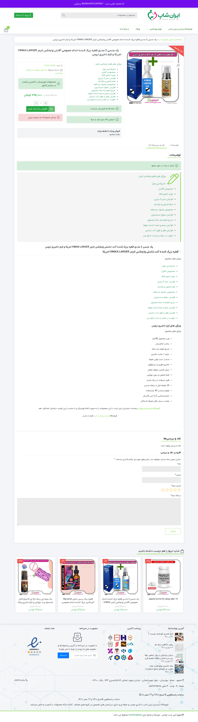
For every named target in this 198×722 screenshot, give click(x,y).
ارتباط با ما (124, 29)
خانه (180, 39)
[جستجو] (63, 15)
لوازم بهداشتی (156, 29)
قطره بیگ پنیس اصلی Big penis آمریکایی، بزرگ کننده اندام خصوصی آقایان (78, 601)
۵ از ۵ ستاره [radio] (163, 490)
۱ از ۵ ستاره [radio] (179, 490)
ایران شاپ (98, 415)
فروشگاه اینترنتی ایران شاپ (180, 29)
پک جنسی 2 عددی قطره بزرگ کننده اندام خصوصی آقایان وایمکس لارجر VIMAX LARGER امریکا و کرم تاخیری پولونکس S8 (120, 601)
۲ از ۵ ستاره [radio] (175, 490)
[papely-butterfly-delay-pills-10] (163, 576)
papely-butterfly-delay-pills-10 (163, 599)
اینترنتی (106, 415)
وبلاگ (138, 29)
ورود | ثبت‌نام (22, 15)
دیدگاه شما (176, 495)
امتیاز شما (176, 486)
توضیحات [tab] (174, 145)
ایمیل (178, 475)
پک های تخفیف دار (167, 39)
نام (179, 464)
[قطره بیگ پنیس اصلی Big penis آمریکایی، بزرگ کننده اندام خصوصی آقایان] (78, 576)
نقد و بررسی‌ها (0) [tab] (157, 145)
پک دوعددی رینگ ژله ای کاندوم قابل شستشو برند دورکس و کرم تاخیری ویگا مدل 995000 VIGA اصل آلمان (35, 601)
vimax (53, 65)
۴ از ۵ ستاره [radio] (167, 490)
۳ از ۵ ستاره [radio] (171, 490)
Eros (47, 65)
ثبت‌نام (63, 655)
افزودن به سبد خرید (37, 108)
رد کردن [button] (77, 3)
